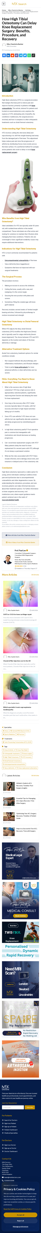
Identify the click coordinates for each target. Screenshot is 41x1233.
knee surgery (28, 753)
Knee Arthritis (8, 750)
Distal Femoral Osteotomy (12, 761)
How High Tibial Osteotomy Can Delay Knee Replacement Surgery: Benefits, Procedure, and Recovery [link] (20, 12)
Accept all (20, 1215)
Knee (16, 559)
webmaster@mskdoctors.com (21, 526)
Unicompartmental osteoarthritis (17, 260)
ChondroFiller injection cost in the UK (17, 661)
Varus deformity (9, 768)
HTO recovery (27, 757)
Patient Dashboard (10, 1130)
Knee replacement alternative (27, 768)
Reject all (20, 1221)
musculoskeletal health (10, 500)
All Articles (35, 575)
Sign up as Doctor (10, 1148)
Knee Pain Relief (22, 750)
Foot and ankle (25, 559)
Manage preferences (20, 1226)
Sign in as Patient (10, 1123)
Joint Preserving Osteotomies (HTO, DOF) (18, 742)
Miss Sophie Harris (13, 610)
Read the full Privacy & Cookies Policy (17, 1209)
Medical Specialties (11, 1133)
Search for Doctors (10, 1120)
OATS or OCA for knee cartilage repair (17, 614)
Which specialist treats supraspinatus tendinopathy (17, 708)
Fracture (21, 734)
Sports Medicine (32, 563)
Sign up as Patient (10, 1126)
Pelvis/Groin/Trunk (21, 561)
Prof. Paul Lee (20, 550)
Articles (28, 10)
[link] (4, 10)
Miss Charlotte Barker (15, 10)
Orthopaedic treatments (12, 753)
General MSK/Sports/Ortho (21, 731)
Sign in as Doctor (10, 1145)
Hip (20, 559)
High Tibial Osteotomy (11, 757)
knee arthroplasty (21, 367)
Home (4, 10)
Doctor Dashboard (10, 1151)
